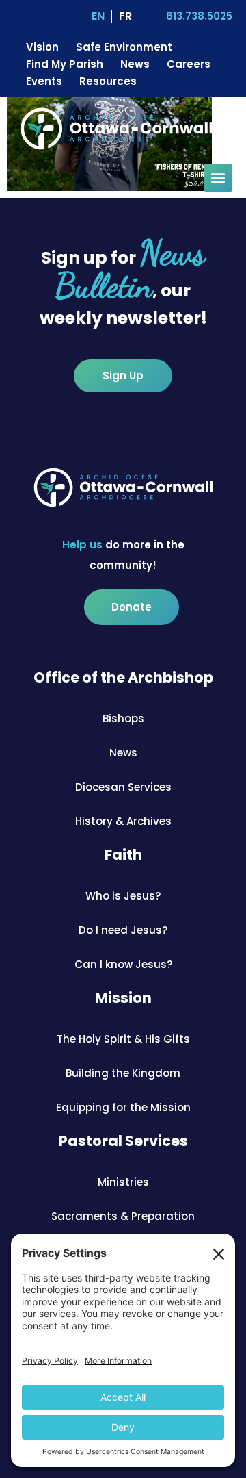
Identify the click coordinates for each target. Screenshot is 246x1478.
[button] (218, 178)
